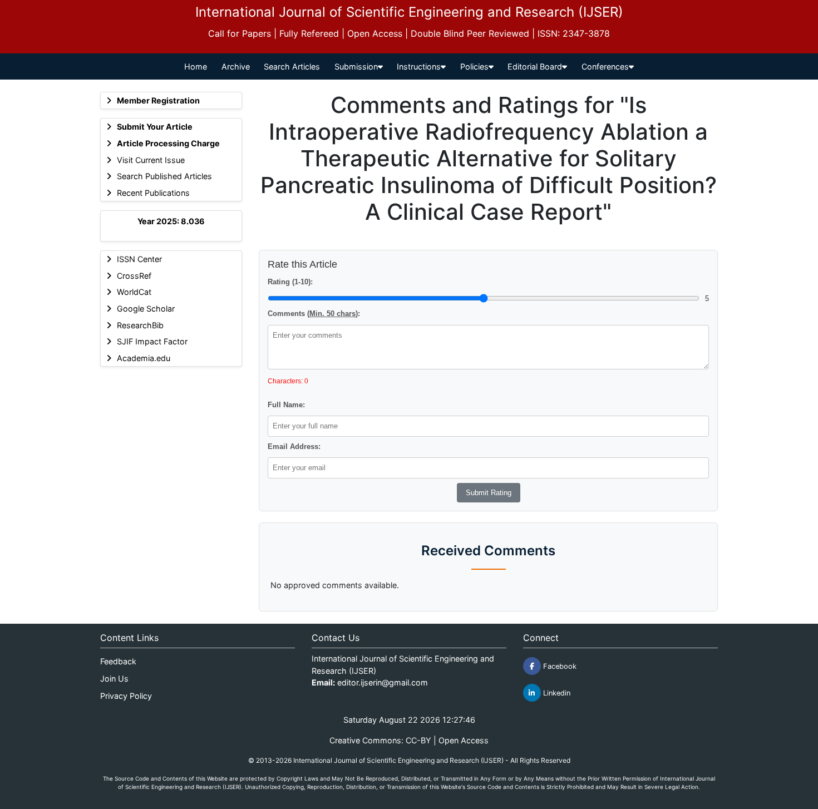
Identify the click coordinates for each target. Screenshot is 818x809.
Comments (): (314, 313)
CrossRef (134, 275)
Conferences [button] (605, 66)
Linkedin (555, 693)
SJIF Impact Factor (152, 341)
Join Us (114, 678)
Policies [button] (474, 66)
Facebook (558, 666)
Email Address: (294, 446)
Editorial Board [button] (534, 66)
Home (195, 66)
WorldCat (134, 292)
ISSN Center (139, 259)
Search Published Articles (164, 176)
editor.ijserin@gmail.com (382, 682)
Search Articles (292, 66)
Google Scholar (146, 308)
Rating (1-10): (290, 282)
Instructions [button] (419, 66)
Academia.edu (143, 358)
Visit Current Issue (151, 160)
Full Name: (286, 405)
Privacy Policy (126, 696)
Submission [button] (356, 66)
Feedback (118, 661)
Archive (235, 66)
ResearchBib (140, 325)
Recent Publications (153, 193)
